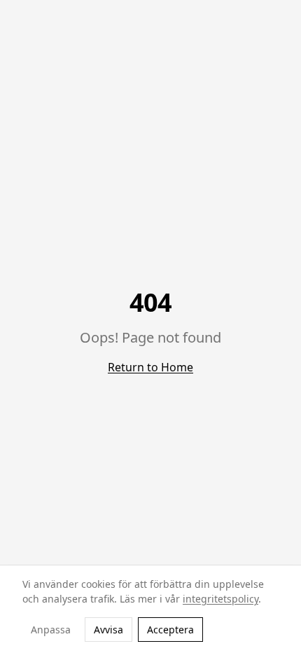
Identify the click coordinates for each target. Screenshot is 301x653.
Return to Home (150, 367)
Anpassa (51, 629)
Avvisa (108, 629)
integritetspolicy (220, 598)
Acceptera (170, 629)
